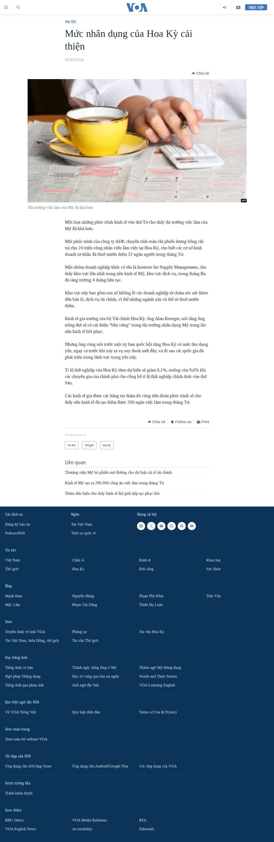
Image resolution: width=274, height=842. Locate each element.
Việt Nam (12, 560)
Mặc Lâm (12, 604)
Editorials (146, 828)
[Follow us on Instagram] (171, 526)
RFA (142, 820)
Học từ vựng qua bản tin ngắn (95, 676)
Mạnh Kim (13, 596)
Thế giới (11, 569)
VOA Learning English (157, 685)
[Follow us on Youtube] (161, 526)
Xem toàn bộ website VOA (26, 739)
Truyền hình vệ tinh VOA (25, 631)
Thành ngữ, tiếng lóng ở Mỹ (94, 667)
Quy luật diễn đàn (86, 712)
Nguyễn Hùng (83, 596)
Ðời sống (146, 569)
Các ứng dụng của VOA (158, 766)
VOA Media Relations (89, 820)
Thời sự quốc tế (83, 533)
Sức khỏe (213, 569)
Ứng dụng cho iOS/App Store (28, 766)
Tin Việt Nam (81, 524)
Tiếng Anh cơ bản (19, 667)
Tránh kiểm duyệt (19, 793)
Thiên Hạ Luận (151, 604)
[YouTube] (238, 7)
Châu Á (78, 560)
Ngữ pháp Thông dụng (22, 676)
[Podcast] (182, 526)
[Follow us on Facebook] (141, 526)
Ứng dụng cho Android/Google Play (100, 766)
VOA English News (20, 828)
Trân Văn (213, 596)
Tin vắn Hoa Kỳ (151, 631)
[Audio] (224, 7)
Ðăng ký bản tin (17, 524)
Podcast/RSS (15, 533)
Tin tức (70, 21)
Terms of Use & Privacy (158, 712)
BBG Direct (14, 820)
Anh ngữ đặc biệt (85, 685)
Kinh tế (145, 560)
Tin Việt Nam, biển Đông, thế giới (32, 640)
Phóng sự (79, 631)
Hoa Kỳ (78, 569)
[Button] (200, 73)
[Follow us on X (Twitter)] (151, 526)
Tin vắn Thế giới (85, 640)
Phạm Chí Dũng (84, 604)
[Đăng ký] (192, 526)
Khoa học (213, 560)
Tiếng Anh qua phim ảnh (24, 685)
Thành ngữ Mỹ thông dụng (160, 667)
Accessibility (82, 828)
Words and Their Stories (158, 676)
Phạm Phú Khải (151, 596)
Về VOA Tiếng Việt (20, 712)
